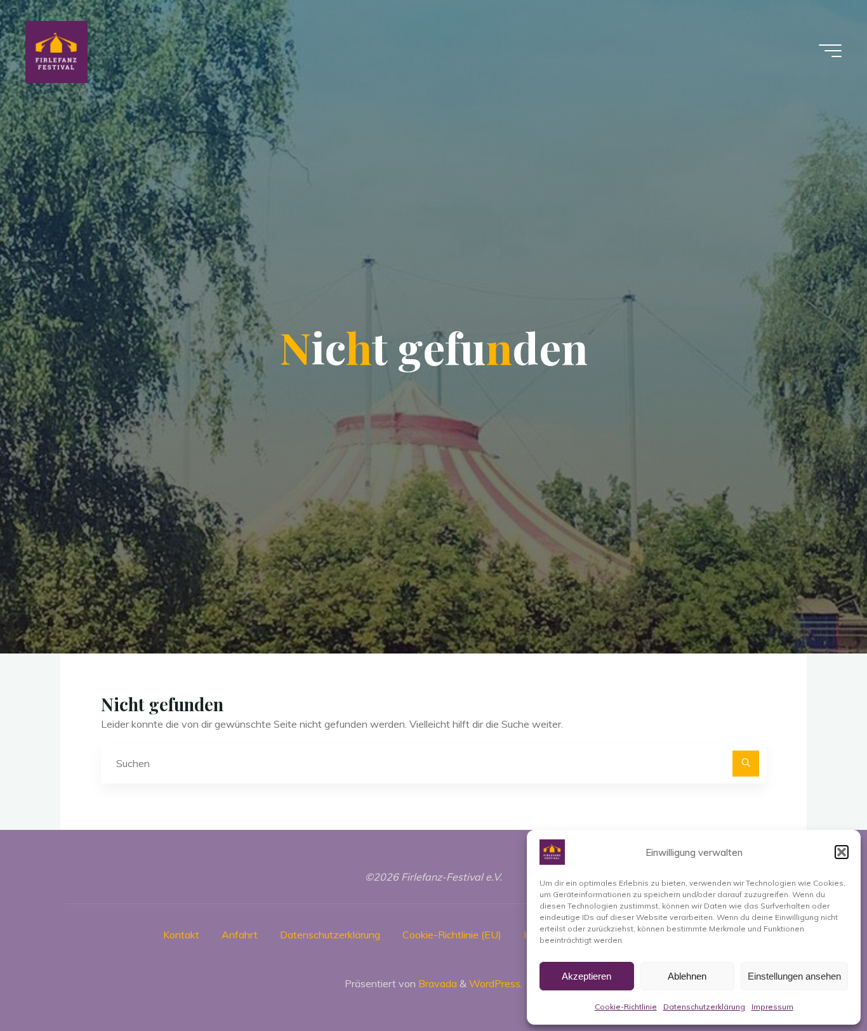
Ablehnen (687, 976)
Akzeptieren (586, 976)
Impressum (772, 1006)
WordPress (494, 983)
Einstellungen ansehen (794, 976)
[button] (841, 852)
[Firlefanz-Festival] (56, 50)
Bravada (436, 983)
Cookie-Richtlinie (626, 1006)
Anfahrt (240, 934)
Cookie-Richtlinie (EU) (451, 934)
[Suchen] (745, 764)
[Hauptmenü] (830, 50)
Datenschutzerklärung (704, 1006)
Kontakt (181, 934)
